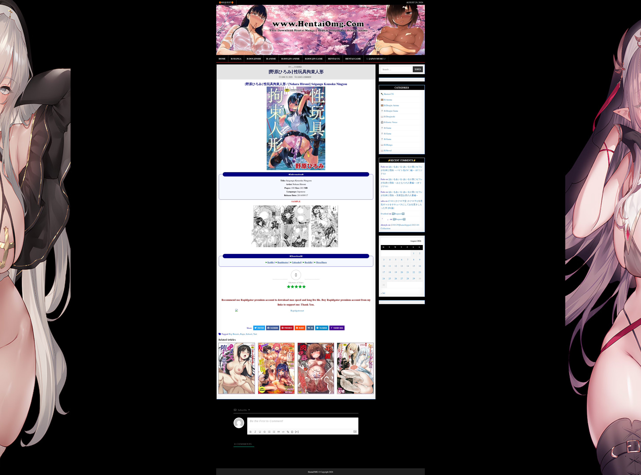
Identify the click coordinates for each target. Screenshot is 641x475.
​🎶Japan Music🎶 (376, 58)
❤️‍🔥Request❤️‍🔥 (226, 2)
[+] (297, 431)
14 (408, 265)
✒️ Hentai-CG (387, 93)
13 (402, 265)
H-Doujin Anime (290, 58)
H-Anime (271, 58)
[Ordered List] (269, 432)
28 (408, 278)
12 (396, 265)
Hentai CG (334, 58)
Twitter (260, 327)
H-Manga (236, 58)
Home (222, 58)
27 (402, 278)
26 (396, 278)
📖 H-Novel (386, 150)
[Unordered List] (274, 432)
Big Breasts (234, 333)
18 (390, 272)
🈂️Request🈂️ (398, 213)
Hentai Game (353, 58)
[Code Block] (283, 432)
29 (414, 278)
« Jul (383, 292)
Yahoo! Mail (338, 327)
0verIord (384, 213)
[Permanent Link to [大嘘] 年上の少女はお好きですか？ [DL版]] (355, 368)
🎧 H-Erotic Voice (389, 122)
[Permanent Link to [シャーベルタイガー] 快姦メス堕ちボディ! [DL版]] (237, 368)
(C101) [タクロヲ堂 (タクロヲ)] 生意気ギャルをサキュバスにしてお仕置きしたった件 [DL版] (401, 204)
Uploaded (296, 262)
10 (384, 265)
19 (396, 272)
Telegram (323, 327)
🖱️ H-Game (386, 127)
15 (414, 265)
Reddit (301, 327)
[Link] (288, 432)
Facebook (274, 327)
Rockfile (308, 262)
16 (420, 265)
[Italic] (255, 432)
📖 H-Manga (296, 67)
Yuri (255, 333)
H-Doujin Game (314, 58)
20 (402, 272)
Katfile (270, 262)
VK (312, 327)
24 (384, 278)
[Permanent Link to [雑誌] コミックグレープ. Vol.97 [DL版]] (276, 368)
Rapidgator (282, 262)
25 (390, 278)
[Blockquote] (278, 432)
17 (384, 272)
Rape (242, 333)
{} (292, 431)
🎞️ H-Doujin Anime (390, 105)
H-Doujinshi (254, 58)
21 (408, 272)
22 (414, 272)
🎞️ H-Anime (386, 99)
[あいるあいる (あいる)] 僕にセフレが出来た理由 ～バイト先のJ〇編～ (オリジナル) (401, 170)
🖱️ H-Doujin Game (389, 110)
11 (390, 265)
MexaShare (321, 262)
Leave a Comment (304, 77)
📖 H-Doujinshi (388, 116)
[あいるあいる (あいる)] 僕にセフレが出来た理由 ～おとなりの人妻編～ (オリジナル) (401, 183)
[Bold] (250, 432)
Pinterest (288, 327)
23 (420, 272)
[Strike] (264, 432)
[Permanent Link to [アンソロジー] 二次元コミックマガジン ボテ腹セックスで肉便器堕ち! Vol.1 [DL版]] (316, 368)
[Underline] (260, 432)
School (249, 333)
